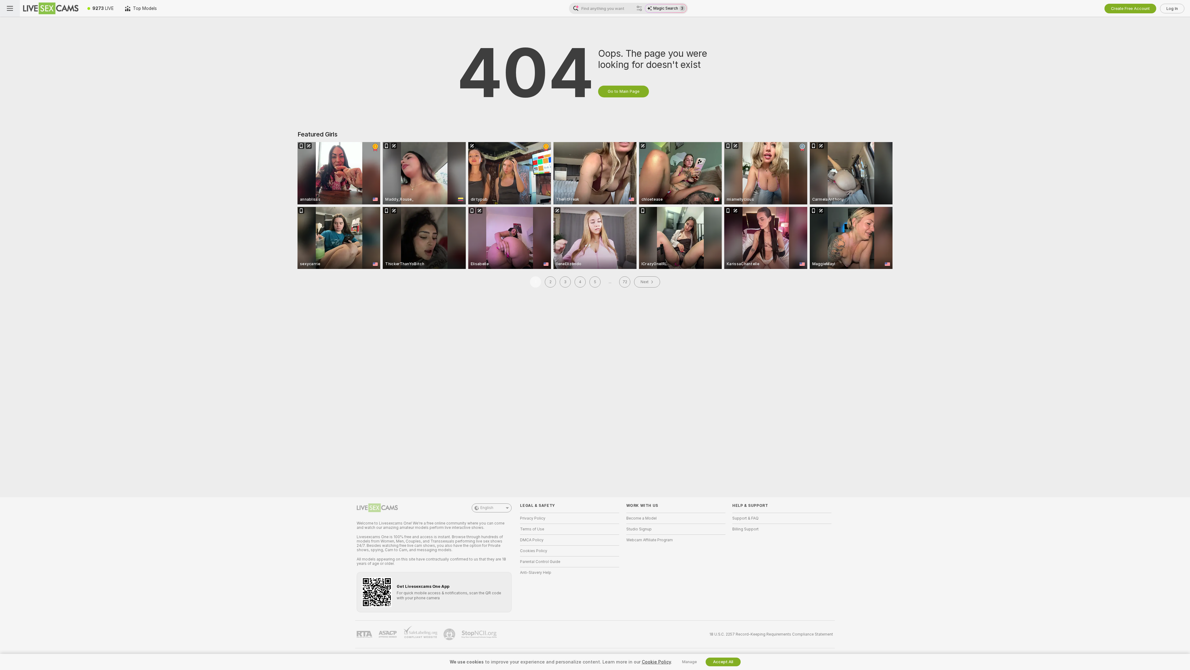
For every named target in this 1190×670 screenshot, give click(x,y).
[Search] (639, 8)
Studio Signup (639, 529)
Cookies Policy (533, 551)
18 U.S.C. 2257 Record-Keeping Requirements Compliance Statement (771, 634)
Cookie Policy (656, 661)
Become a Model (641, 518)
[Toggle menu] (10, 8)
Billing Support (745, 529)
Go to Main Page (623, 91)
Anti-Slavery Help (535, 572)
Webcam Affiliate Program (649, 540)
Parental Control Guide (540, 562)
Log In (1172, 8)
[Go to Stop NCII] (479, 634)
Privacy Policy (532, 518)
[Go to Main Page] (51, 8)
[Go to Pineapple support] (449, 634)
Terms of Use (532, 529)
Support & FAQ (745, 518)
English (486, 508)
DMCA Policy (532, 540)
